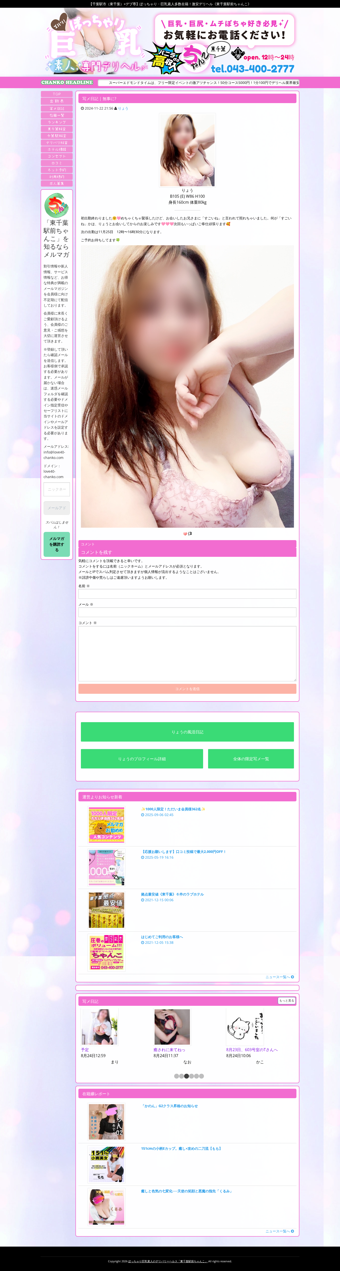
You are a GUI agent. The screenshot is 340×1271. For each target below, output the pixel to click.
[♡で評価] (185, 534)
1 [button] (176, 1076)
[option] (134, 1036)
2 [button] (181, 1076)
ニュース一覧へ (278, 976)
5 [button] (196, 1076)
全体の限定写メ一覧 (251, 759)
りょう (123, 108)
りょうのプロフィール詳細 (142, 759)
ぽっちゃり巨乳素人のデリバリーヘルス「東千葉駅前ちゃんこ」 (168, 1261)
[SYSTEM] (57, 129)
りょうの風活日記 (187, 732)
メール (85, 604)
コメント (87, 622)
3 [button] (186, 1076)
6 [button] (201, 1076)
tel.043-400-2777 (252, 69)
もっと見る (286, 1000)
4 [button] (191, 1076)
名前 (84, 585)
